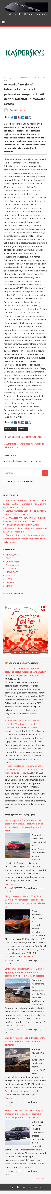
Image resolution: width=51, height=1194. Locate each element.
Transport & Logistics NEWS (22, 663)
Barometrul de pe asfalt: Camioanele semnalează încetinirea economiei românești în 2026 (23, 724)
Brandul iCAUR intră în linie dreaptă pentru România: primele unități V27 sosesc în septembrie (25, 1041)
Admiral (38, 1187)
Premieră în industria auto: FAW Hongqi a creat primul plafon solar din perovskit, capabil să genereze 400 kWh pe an (24, 1114)
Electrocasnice (12, 565)
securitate (22, 429)
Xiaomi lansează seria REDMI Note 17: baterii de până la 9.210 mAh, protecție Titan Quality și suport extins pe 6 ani (25, 504)
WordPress (26, 1187)
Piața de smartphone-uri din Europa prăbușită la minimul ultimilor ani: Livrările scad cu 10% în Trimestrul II (25, 528)
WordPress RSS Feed (41, 1178)
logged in (20, 461)
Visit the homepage (43, 488)
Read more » (10, 884)
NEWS (6, 81)
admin (22, 110)
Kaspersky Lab (11, 429)
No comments (26, 77)
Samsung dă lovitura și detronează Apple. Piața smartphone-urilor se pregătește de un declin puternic (24, 539)
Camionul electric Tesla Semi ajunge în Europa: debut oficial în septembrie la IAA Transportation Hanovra (24, 769)
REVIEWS (10, 582)
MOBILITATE (12, 572)
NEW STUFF (11, 575)
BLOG (8, 558)
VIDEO (9, 586)
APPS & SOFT (40, 77)
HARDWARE (11, 568)
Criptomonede (12, 561)
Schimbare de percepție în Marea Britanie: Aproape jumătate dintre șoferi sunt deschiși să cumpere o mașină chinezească (24, 972)
